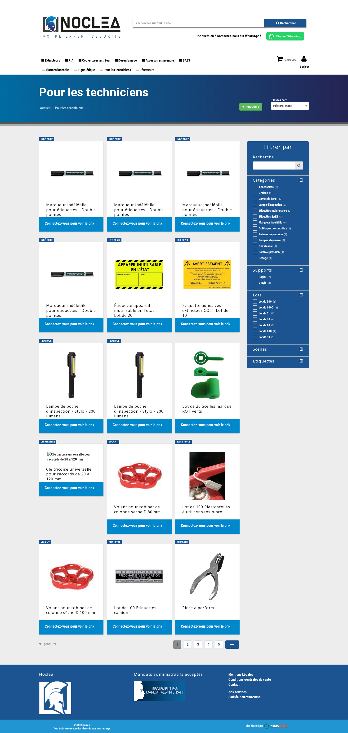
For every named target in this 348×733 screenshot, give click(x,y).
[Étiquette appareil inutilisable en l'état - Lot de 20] (139, 287)
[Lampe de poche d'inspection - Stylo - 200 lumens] (71, 388)
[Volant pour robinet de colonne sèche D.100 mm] (71, 589)
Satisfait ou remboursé (244, 697)
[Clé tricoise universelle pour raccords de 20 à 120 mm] (71, 470)
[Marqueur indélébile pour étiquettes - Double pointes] (71, 186)
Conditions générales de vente (249, 679)
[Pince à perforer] (207, 589)
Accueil (45, 108)
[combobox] (290, 106)
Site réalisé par (255, 726)
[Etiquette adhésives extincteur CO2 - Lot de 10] (207, 287)
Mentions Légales (240, 674)
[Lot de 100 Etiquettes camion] (139, 589)
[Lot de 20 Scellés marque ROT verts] (207, 388)
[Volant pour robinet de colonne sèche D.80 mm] (139, 489)
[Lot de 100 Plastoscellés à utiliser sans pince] (207, 489)
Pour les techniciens (69, 108)
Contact (234, 684)
